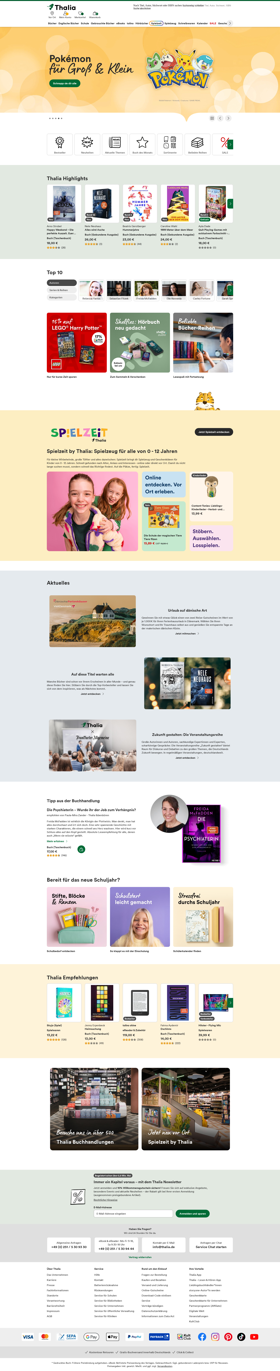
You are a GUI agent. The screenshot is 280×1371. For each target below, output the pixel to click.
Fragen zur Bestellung (154, 1274)
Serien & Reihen (58, 290)
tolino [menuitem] (130, 23)
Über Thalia (54, 1269)
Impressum (53, 1311)
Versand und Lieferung (155, 1285)
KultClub (194, 1321)
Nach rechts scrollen (230, 204)
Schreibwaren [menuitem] (186, 23)
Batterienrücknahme (106, 1285)
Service (98, 1269)
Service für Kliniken (105, 1316)
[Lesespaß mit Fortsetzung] (203, 346)
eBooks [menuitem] (120, 23)
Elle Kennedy (174, 290)
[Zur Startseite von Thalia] (63, 7)
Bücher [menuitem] (52, 23)
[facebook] (202, 1337)
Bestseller (60, 144)
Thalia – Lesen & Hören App (205, 1280)
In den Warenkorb (81, 849)
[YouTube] (254, 1337)
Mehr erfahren (55, 841)
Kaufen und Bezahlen (154, 1280)
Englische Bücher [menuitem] (68, 23)
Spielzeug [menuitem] (170, 23)
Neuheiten (87, 144)
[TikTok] (241, 1337)
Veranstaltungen (198, 1316)
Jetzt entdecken (90, 694)
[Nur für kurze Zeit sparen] (77, 346)
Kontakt (98, 1280)
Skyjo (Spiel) (64, 1015)
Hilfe (97, 1274)
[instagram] (215, 1337)
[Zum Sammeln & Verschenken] (140, 346)
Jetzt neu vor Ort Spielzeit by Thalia (186, 1109)
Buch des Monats (142, 144)
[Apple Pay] (112, 1337)
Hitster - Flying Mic (215, 1015)
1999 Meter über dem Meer (178, 216)
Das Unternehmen (57, 1274)
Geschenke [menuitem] (225, 23)
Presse (51, 1285)
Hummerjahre (140, 216)
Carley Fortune (202, 290)
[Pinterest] (228, 1337)
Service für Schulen (105, 1295)
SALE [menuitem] (213, 23)
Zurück (220, 118)
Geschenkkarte (198, 1295)
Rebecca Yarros (91, 290)
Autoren (54, 282)
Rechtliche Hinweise (105, 1199)
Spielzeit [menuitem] (156, 23)
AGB (49, 1316)
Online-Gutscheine (153, 1290)
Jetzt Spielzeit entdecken (214, 432)
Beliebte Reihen (197, 144)
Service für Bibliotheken (108, 1300)
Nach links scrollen (50, 204)
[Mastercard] (45, 1337)
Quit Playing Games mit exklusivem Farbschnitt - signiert (215, 216)
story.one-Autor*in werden (204, 1290)
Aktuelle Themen (115, 144)
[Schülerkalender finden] (203, 920)
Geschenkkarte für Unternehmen (208, 1300)
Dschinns (178, 1015)
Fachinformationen (58, 1290)
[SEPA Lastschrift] (67, 1337)
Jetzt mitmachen (185, 633)
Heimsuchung (102, 1015)
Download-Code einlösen (156, 1295)
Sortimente (170, 144)
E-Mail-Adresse (103, 1207)
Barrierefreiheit (56, 1305)
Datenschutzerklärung (154, 1311)
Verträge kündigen (152, 1305)
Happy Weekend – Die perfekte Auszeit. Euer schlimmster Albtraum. (64, 216)
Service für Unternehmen (109, 1305)
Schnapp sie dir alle (140, 75)
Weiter (230, 23)
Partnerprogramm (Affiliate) (205, 1305)
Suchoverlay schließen (193, 5)
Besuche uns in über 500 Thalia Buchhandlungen (94, 1109)
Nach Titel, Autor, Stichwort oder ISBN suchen (157, 5)
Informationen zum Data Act (158, 1316)
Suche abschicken (142, 8)
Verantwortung (55, 1300)
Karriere (51, 1280)
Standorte (52, 1295)
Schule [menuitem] (85, 23)
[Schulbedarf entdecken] (77, 920)
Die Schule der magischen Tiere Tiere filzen (164, 526)
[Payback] (159, 1337)
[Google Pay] (91, 1337)
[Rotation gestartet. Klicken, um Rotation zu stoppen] (212, 118)
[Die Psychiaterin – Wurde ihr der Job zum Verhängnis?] (188, 865)
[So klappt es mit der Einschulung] (140, 920)
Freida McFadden (146, 290)
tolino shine (140, 1015)
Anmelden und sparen (193, 1213)
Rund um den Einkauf (154, 1269)
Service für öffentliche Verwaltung (114, 1311)
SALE (225, 144)
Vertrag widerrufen (140, 1257)
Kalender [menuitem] (202, 23)
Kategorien (55, 297)
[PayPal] (134, 1337)
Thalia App (195, 1274)
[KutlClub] (184, 1337)
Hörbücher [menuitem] (141, 23)
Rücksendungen (103, 1290)
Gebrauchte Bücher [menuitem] (102, 23)
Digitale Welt (196, 1311)
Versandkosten (164, 1366)
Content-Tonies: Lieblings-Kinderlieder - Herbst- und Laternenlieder (211, 496)
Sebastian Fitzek (119, 290)
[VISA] (28, 1337)
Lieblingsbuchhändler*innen (205, 1285)
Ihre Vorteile (196, 1269)
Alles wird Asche (102, 216)
